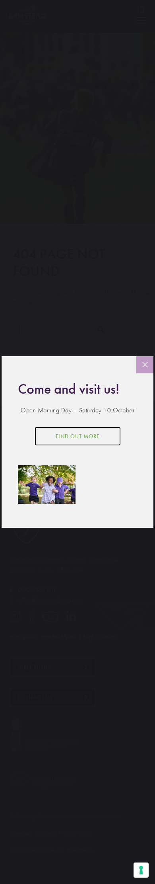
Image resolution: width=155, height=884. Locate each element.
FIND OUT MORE (78, 436)
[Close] (144, 364)
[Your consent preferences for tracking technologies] (141, 870)
